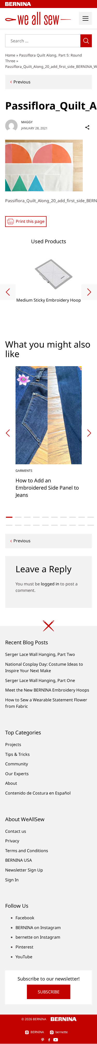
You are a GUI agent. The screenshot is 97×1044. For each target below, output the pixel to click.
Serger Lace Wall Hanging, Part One (40, 680)
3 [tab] (27, 517)
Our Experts (17, 773)
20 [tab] (90, 525)
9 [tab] (81, 517)
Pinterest (24, 947)
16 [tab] (54, 525)
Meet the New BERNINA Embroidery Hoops (47, 690)
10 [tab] (90, 517)
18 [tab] (72, 525)
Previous (22, 82)
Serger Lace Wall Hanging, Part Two (40, 654)
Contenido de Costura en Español (38, 793)
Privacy (12, 841)
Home (10, 55)
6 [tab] (54, 517)
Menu (85, 18)
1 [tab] (9, 517)
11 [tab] (9, 525)
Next (89, 292)
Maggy (27, 122)
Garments (24, 470)
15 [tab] (45, 525)
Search (86, 40)
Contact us (15, 831)
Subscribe (48, 992)
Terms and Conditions (26, 850)
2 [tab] (18, 517)
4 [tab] (36, 517)
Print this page (30, 221)
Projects (13, 744)
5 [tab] (45, 517)
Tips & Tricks (17, 754)
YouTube (24, 957)
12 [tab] (18, 525)
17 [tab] (63, 525)
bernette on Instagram (38, 937)
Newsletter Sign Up (24, 870)
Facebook (25, 918)
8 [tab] (72, 517)
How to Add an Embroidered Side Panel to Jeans (47, 487)
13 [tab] (27, 525)
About (11, 783)
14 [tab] (36, 525)
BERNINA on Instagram (38, 927)
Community (16, 764)
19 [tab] (81, 525)
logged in (50, 584)
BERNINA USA (18, 860)
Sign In (12, 880)
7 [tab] (63, 517)
